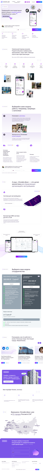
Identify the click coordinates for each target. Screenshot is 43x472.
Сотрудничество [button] (17, 2)
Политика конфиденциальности (25, 461)
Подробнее (23, 469)
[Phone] (32, 466)
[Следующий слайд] (40, 343)
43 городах (16, 414)
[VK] (33, 466)
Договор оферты (24, 462)
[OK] (35, 466)
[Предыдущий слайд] (38, 343)
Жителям (18, 1)
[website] (25, 2)
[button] (39, 2)
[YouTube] (36, 466)
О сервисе (13, 1)
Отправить (36, 29)
